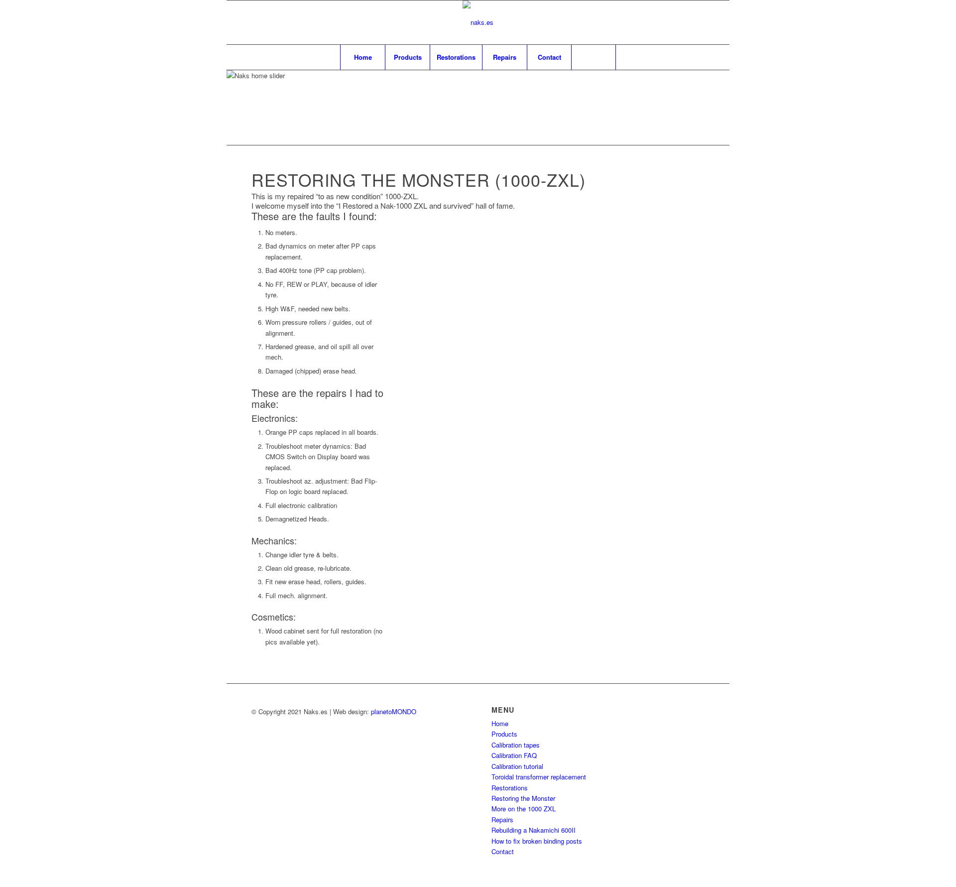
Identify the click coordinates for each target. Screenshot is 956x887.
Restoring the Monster (523, 798)
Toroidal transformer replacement (538, 776)
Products (504, 734)
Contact (502, 851)
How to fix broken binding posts (536, 841)
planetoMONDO (393, 711)
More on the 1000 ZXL (523, 808)
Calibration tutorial (517, 766)
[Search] (593, 57)
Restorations (509, 787)
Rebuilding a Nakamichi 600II (533, 830)
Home (499, 723)
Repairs (502, 819)
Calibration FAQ (514, 755)
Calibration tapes (515, 745)
